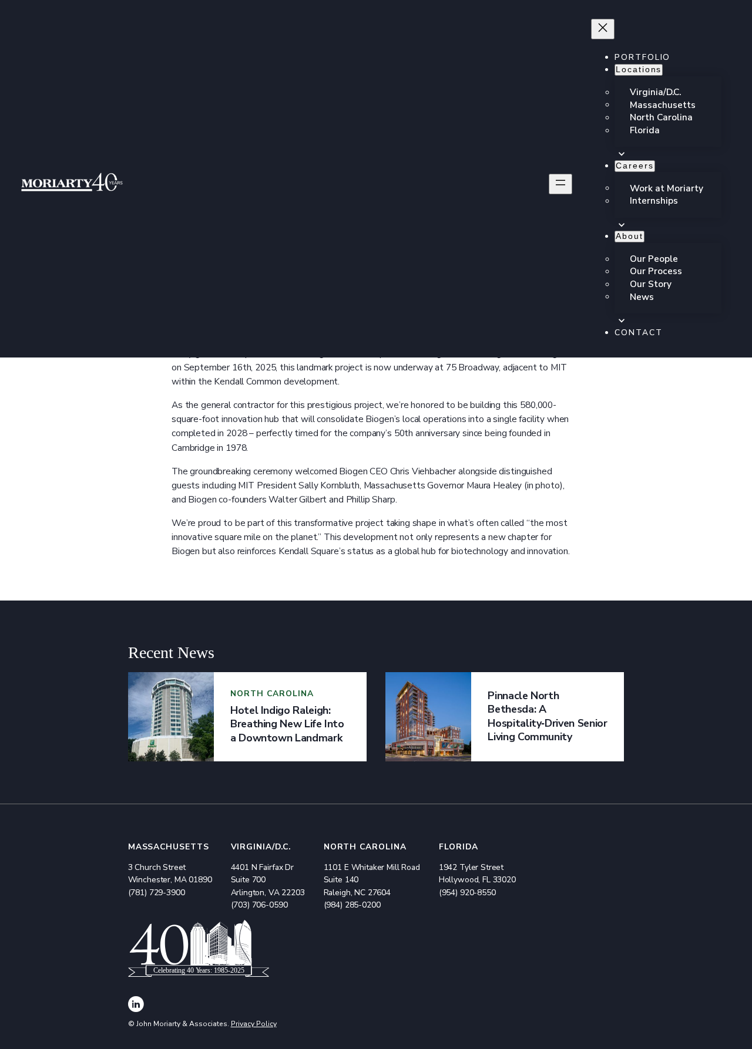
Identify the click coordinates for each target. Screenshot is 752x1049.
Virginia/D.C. (261, 846)
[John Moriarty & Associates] (72, 184)
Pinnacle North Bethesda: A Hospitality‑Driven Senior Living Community (547, 716)
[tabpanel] (247, 716)
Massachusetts (169, 846)
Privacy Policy (254, 1023)
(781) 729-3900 (156, 892)
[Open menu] (560, 184)
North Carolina (365, 846)
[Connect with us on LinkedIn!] (136, 1005)
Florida (458, 846)
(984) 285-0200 (352, 904)
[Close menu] (603, 29)
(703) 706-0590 (259, 904)
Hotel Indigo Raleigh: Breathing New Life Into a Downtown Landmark (287, 724)
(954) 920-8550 (467, 892)
